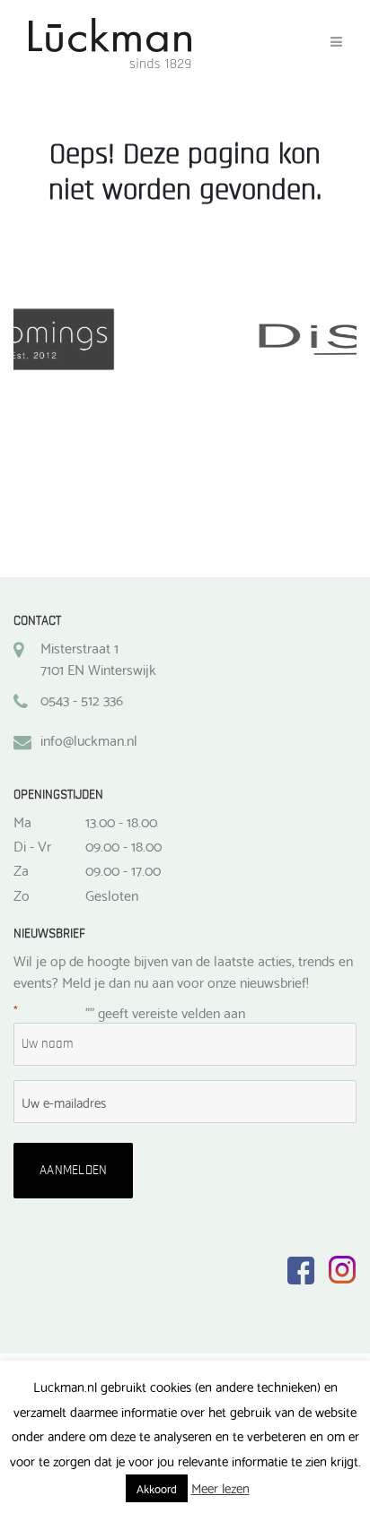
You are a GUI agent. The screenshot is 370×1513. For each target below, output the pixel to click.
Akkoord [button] (157, 1488)
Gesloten (111, 894)
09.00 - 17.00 (123, 869)
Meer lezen (220, 1487)
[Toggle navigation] (336, 42)
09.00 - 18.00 (123, 845)
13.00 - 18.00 (121, 821)
